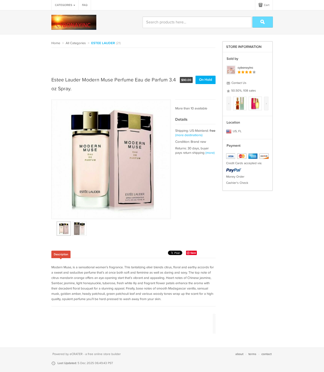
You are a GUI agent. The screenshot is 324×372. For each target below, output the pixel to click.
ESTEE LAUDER (103, 43)
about (239, 354)
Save (193, 252)
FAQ (85, 5)
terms (252, 354)
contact (266, 354)
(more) (210, 153)
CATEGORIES (64, 5)
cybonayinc (245, 68)
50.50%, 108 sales (243, 90)
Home (55, 43)
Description (61, 254)
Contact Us (238, 83)
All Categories (76, 43)
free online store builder (104, 354)
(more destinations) (189, 135)
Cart (266, 5)
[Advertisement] (131, 60)
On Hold (205, 80)
